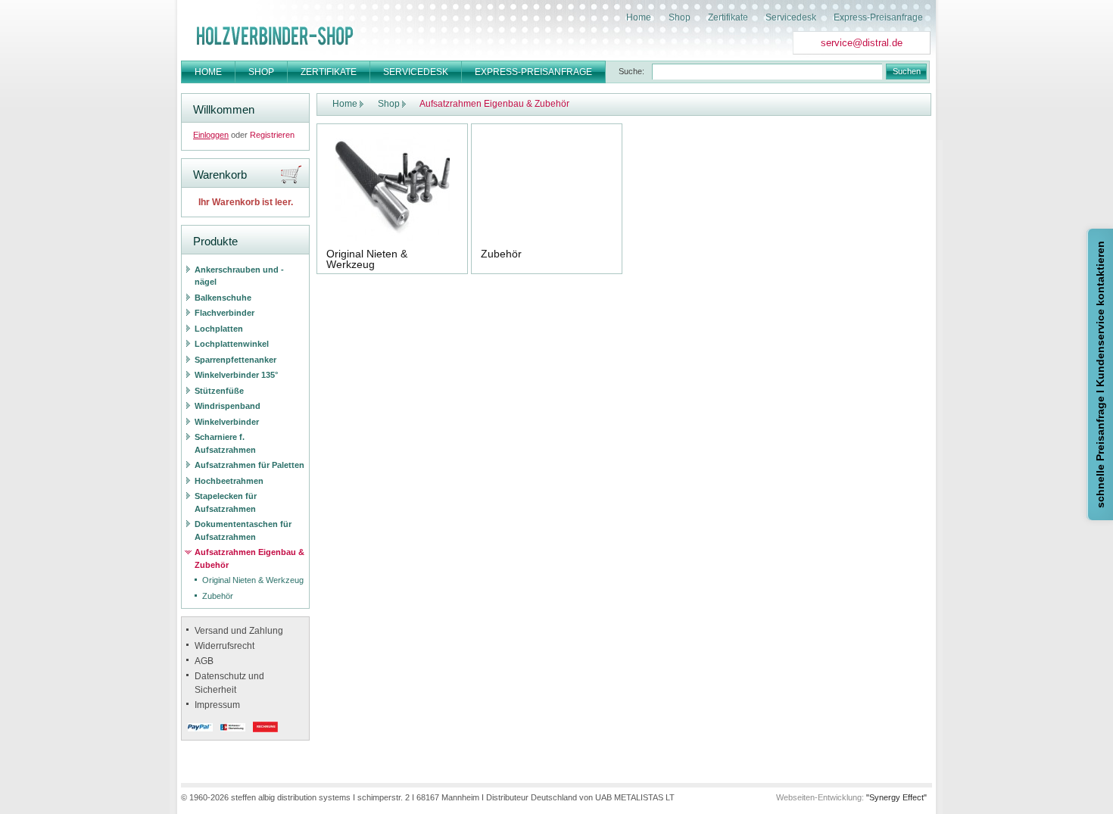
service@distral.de (862, 42)
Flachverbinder (224, 312)
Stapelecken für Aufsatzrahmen (226, 502)
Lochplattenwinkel (232, 343)
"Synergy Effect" (896, 797)
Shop (680, 17)
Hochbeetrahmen (229, 480)
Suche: (631, 71)
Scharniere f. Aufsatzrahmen (225, 443)
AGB (204, 661)
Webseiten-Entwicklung (819, 797)
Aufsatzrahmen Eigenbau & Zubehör (249, 558)
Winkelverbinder (227, 421)
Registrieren (272, 134)
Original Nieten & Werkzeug (253, 580)
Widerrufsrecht (224, 646)
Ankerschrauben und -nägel (239, 276)
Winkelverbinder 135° (236, 374)
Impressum (217, 705)
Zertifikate (728, 17)
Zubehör (217, 595)
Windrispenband (227, 405)
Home (638, 17)
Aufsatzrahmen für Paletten (249, 464)
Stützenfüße (219, 390)
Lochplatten (219, 328)
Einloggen (211, 134)
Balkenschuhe (223, 297)
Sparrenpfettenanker (235, 359)
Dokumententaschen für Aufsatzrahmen (243, 530)
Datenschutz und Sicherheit (229, 683)
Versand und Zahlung (239, 630)
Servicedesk (790, 17)
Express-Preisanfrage (878, 17)
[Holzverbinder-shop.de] (275, 35)
